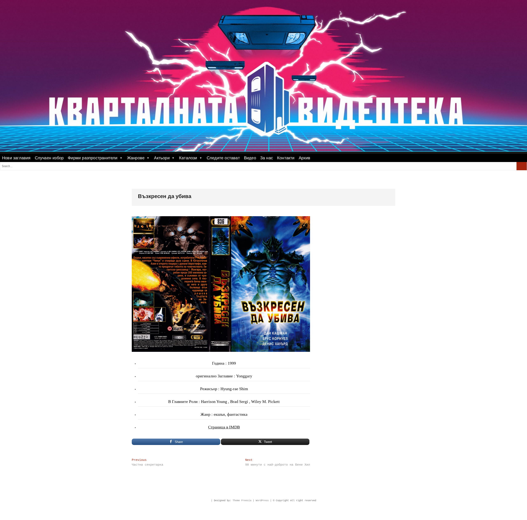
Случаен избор (49, 158)
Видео (250, 158)
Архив (304, 158)
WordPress (262, 500)
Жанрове (136, 158)
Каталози (188, 158)
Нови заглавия (16, 158)
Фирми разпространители (92, 158)
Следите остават (223, 158)
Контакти (286, 158)
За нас (266, 158)
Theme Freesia (242, 500)
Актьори (161, 158)
